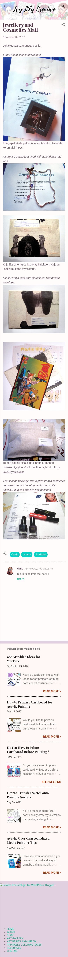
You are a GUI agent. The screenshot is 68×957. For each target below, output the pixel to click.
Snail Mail (40, 554)
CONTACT (13, 951)
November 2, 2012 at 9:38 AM (39, 568)
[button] (63, 24)
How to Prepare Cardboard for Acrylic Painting (29, 704)
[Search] (63, 6)
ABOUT (11, 932)
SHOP (10, 935)
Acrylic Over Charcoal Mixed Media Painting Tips (28, 840)
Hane (20, 568)
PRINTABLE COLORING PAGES (24, 944)
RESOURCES (14, 947)
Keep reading (51, 782)
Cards (14, 554)
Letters (27, 554)
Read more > (52, 691)
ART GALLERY (15, 938)
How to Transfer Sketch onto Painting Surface (28, 795)
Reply (20, 579)
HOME (10, 928)
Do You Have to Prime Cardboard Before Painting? (28, 749)
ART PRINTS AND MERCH (21, 941)
